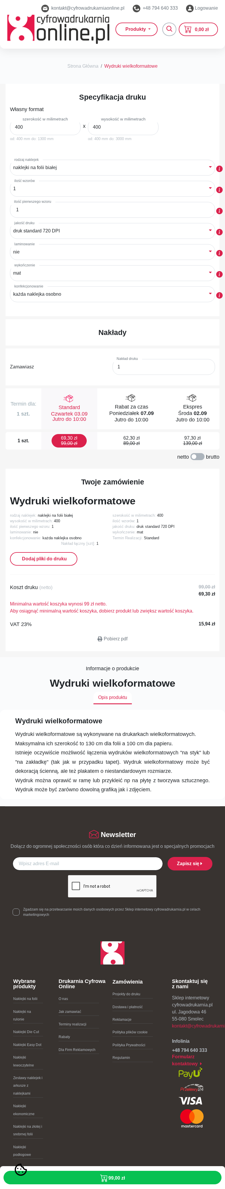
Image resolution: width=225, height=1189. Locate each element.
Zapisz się (188, 863)
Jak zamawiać (70, 1012)
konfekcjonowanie (28, 286)
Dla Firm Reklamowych (77, 1050)
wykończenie (24, 265)
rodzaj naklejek (26, 160)
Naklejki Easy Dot (27, 1045)
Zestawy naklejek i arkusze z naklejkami (27, 1086)
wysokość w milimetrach (123, 119)
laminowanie (24, 244)
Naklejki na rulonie (22, 1015)
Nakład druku (127, 359)
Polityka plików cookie (130, 1032)
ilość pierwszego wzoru (32, 202)
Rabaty (64, 1037)
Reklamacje (122, 1020)
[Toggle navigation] (169, 29)
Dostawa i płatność (127, 1007)
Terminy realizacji (72, 1024)
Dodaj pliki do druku (44, 558)
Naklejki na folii (25, 999)
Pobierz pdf (115, 638)
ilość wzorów (24, 181)
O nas (63, 999)
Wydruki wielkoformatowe (131, 66)
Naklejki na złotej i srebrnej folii (27, 1130)
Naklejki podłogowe (22, 1151)
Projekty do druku (126, 994)
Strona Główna (82, 66)
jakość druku (24, 223)
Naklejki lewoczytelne (23, 1061)
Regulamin (121, 1058)
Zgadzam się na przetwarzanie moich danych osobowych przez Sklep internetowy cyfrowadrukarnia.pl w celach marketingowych (111, 912)
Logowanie (206, 8)
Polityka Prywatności (128, 1045)
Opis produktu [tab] (112, 697)
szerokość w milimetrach (45, 119)
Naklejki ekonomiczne (24, 1110)
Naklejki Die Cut (26, 1032)
